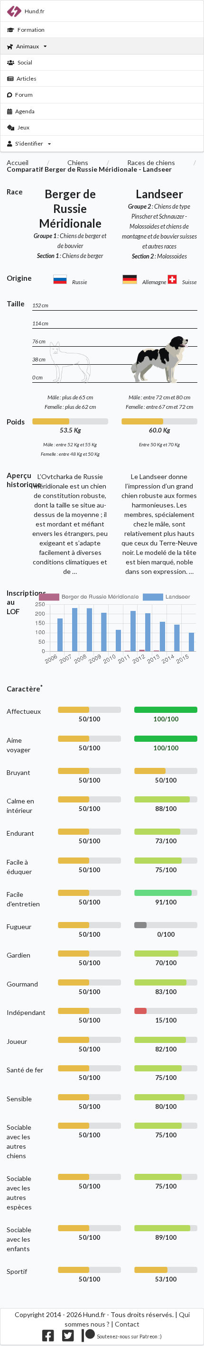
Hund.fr (35, 11)
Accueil (17, 162)
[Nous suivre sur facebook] (48, 1338)
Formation (31, 29)
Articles (27, 78)
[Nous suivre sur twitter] (68, 1338)
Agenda (25, 111)
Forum (24, 94)
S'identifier (29, 143)
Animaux (27, 46)
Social (25, 62)
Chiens (77, 162)
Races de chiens (151, 162)
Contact (127, 1324)
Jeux (23, 127)
